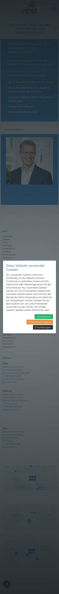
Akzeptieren (44, 316)
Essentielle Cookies (39, 322)
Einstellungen (43, 327)
